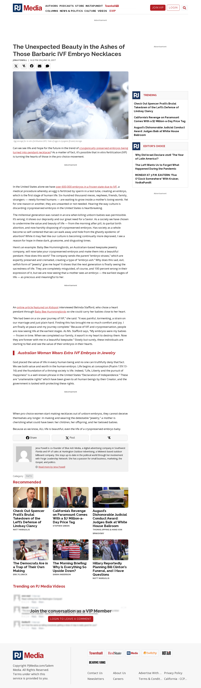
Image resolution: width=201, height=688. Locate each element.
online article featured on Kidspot (37, 307)
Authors (51, 6)
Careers (118, 679)
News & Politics (71, 11)
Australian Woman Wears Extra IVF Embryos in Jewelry (66, 353)
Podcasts (67, 6)
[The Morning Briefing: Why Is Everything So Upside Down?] (70, 549)
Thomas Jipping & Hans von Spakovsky (107, 532)
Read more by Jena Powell (51, 466)
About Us (119, 673)
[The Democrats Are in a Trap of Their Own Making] (31, 549)
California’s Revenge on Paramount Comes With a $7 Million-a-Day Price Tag (70, 516)
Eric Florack (20, 574)
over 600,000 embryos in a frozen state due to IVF (86, 186)
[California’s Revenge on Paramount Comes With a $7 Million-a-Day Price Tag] (70, 497)
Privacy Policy (173, 673)
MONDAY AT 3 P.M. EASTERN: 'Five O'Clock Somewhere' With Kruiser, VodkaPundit (157, 179)
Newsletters (95, 679)
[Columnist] (25, 453)
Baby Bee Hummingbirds (50, 311)
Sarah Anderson (62, 574)
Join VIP (157, 7)
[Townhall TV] (113, 6)
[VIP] (112, 11)
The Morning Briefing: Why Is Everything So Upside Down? (70, 567)
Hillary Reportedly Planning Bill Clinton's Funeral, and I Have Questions (110, 568)
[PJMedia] (27, 7)
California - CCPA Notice (176, 679)
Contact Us (95, 673)
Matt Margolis (21, 530)
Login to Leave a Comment (70, 618)
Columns (51, 11)
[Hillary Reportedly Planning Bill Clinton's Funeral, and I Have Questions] (110, 549)
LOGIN (173, 7)
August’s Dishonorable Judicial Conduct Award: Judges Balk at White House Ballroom (110, 518)
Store (79, 6)
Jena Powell (20, 60)
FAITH (29, 476)
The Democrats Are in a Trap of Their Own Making (30, 567)
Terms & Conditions (151, 679)
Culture (90, 11)
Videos (102, 11)
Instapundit (94, 6)
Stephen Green (61, 526)
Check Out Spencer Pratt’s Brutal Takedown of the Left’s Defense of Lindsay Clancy (28, 518)
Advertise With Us (151, 673)
